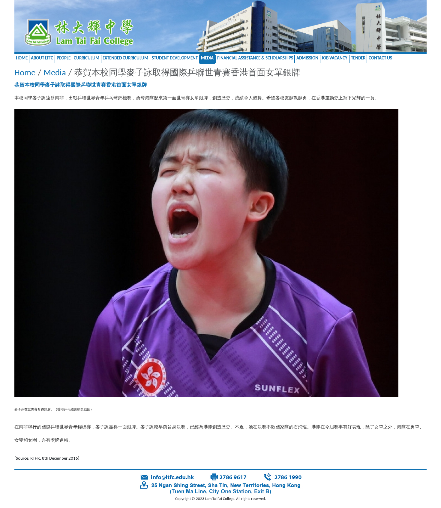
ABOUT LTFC (42, 58)
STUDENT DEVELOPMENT (175, 58)
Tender (358, 58)
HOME (22, 58)
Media (207, 58)
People (63, 58)
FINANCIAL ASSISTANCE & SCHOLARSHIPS (255, 58)
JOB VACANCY (334, 58)
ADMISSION (307, 58)
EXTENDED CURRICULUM (125, 58)
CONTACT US (380, 58)
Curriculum (86, 58)
